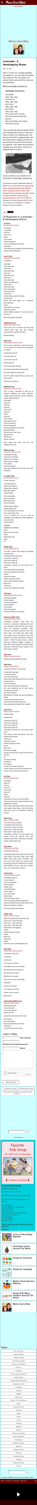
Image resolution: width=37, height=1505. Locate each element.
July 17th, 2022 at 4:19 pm (11, 548)
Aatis (6, 914)
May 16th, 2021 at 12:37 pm (11, 225)
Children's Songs (19, 1358)
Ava (5, 654)
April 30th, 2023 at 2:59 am (11, 666)
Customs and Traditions (18, 1364)
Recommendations (18, 1436)
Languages (17, 193)
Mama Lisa (8, 195)
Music (18, 1404)
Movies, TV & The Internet (18, 1400)
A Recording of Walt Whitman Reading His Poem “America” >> (17, 1093)
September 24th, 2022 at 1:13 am (13, 595)
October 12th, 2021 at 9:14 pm (12, 324)
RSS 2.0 (26, 200)
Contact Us (9, 1481)
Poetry (19, 1420)
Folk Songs (18, 1371)
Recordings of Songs (9, 198)
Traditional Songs (18, 1456)
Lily (5, 593)
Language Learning (18, 1384)
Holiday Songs (18, 1377)
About (2, 1481)
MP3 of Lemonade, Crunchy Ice (15, 86)
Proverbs (18, 1423)
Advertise (16, 1481)
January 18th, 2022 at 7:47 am (12, 452)
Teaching (18, 1453)
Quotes (18, 1430)
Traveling (18, 1459)
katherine (8, 323)
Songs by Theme (18, 1450)
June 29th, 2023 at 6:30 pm (11, 778)
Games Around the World (18, 1374)
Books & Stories (18, 1354)
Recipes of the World (18, 1433)
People (19, 1413)
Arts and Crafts (18, 1351)
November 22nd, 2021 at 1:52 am (13, 342)
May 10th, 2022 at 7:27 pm (11, 477)
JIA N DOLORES (11, 1001)
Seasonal (18, 1446)
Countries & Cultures (13, 190)
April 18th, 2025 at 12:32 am (11, 915)
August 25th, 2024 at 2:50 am (12, 875)
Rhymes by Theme (18, 1443)
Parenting (19, 1410)
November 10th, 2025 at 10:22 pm (13, 950)
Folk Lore (18, 1367)
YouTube (18, 1466)
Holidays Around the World (19, 1381)
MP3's (15, 195)
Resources (23, 1481)
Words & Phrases (18, 1463)
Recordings (18, 1440)
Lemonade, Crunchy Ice (23, 178)
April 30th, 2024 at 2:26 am (11, 848)
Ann (5, 846)
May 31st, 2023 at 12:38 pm (11, 711)
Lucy (6, 256)
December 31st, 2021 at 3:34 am (13, 388)
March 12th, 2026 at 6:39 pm (12, 1003)
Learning (18, 1390)
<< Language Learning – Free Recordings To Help (18, 1089)
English (23, 190)
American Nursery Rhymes (15, 188)
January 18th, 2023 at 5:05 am (12, 619)
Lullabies (18, 1394)
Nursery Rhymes (22, 195)
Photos (19, 1417)
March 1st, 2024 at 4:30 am (11, 820)
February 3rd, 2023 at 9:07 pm (12, 656)
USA (17, 198)
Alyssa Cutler (9, 617)
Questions (19, 1427)
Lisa (5, 710)
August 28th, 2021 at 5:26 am (12, 258)
